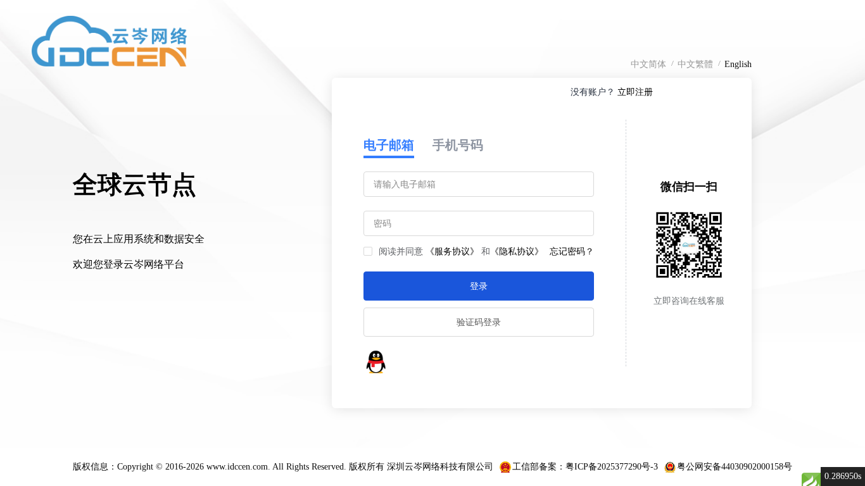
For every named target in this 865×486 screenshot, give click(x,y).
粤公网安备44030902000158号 (734, 466)
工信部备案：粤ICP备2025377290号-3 (585, 466)
